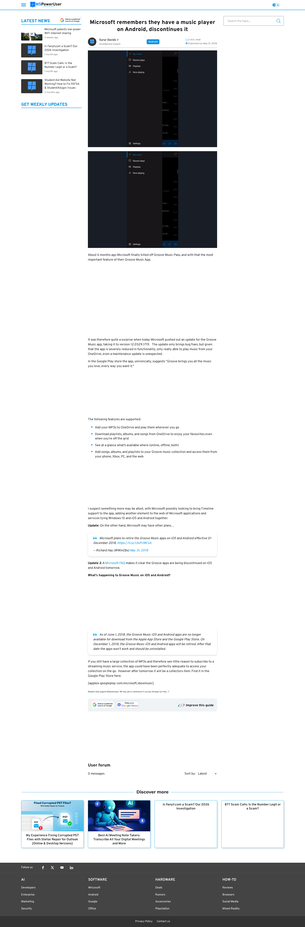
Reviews (227, 887)
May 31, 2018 (139, 551)
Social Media (230, 901)
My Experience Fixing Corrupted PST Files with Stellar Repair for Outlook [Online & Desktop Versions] (52, 839)
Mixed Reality (231, 908)
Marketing (27, 901)
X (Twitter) (52, 867)
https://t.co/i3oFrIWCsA (134, 543)
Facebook (42, 867)
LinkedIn (71, 867)
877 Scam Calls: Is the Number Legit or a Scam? (253, 807)
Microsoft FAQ (115, 563)
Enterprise (28, 895)
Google (92, 901)
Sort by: (190, 774)
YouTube (62, 867)
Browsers (228, 895)
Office (92, 908)
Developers (28, 887)
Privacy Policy (143, 921)
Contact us (163, 921)
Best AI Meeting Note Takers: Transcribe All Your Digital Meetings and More (119, 839)
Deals (158, 887)
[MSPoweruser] (46, 5)
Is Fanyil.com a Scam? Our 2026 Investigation (186, 807)
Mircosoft (94, 887)
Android (153, 41)
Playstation (162, 908)
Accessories (163, 901)
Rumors (160, 895)
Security (26, 908)
